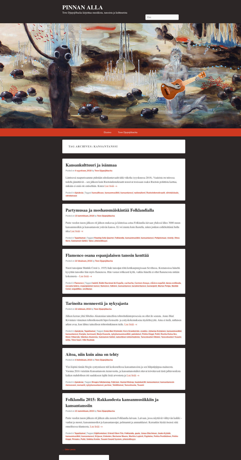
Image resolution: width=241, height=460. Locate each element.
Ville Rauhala (88, 340)
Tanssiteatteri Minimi (150, 337)
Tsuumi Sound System (111, 439)
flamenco (104, 286)
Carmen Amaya (142, 283)
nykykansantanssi (94, 385)
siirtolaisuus (71, 196)
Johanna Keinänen (157, 331)
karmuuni (91, 334)
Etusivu (107, 132)
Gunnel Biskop (127, 382)
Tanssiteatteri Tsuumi (171, 337)
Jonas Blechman (149, 433)
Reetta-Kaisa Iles (169, 334)
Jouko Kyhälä (164, 433)
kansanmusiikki (112, 193)
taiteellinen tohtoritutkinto (128, 337)
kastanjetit (152, 286)
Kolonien (107, 436)
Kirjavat (98, 436)
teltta (68, 340)
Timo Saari (76, 340)
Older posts (69, 449)
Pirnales (76, 439)
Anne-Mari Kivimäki (113, 331)
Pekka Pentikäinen (162, 436)
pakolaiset (136, 334)
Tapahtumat (79, 238)
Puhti (157, 334)
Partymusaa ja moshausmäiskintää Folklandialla (110, 210)
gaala (137, 433)
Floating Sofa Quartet (104, 238)
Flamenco (79, 283)
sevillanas (87, 289)
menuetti (81, 385)
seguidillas (77, 289)
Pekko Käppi (148, 334)
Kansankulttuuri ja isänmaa (91, 165)
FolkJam (115, 382)
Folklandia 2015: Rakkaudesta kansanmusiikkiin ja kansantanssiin (112, 402)
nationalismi (139, 193)
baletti (95, 283)
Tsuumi (140, 385)
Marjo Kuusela (103, 334)
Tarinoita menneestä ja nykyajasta (97, 303)
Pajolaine (148, 436)
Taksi (91, 241)
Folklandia (119, 238)
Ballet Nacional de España (111, 283)
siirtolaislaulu (172, 193)
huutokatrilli (140, 382)
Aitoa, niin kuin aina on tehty (92, 354)
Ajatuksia (78, 193)
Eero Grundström (131, 331)
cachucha (129, 283)
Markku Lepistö (136, 436)
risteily (170, 238)
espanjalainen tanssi (90, 286)
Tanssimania (130, 385)
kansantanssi (126, 193)
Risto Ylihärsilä (73, 337)
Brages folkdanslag (101, 382)
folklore (113, 286)
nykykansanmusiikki (121, 334)
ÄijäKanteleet (100, 433)
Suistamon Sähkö (79, 241)
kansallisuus (98, 193)
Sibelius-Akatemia (89, 337)
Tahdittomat (117, 385)
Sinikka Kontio (93, 439)
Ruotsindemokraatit (155, 193)
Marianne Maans (120, 436)
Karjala (82, 334)
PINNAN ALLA (82, 7)
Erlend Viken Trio (115, 433)
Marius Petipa (164, 286)
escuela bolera (72, 286)
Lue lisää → (111, 186)
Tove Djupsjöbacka (127, 132)
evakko (144, 331)
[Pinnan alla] (120, 75)
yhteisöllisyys (100, 241)
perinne (107, 385)
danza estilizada (173, 283)
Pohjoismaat (160, 238)
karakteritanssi (139, 286)
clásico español (157, 283)
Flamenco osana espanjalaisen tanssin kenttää (107, 255)
